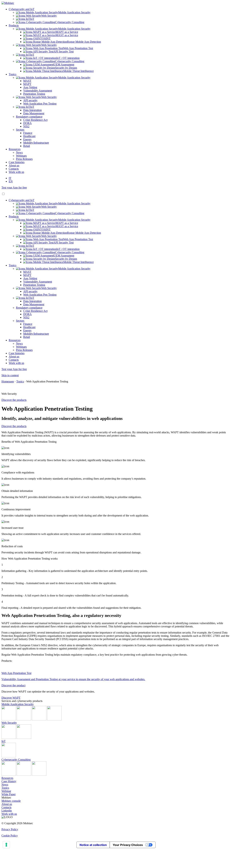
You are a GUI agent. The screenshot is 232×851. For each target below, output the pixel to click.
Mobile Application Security (17, 704)
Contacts (14, 168)
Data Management (33, 113)
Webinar (6, 791)
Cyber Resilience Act (35, 119)
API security (30, 100)
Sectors (20, 129)
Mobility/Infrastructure (36, 142)
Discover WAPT (10, 697)
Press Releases (24, 158)
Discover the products (13, 399)
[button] (3, 194)
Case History (8, 781)
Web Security (9, 722)
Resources (14, 149)
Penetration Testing (34, 93)
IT (10, 178)
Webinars (21, 155)
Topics (12, 74)
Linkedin (6, 810)
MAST (27, 80)
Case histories (16, 162)
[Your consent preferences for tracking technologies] (6, 844)
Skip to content (10, 375)
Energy (27, 139)
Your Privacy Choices (128, 845)
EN (11, 181)
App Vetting (30, 87)
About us (14, 165)
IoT (3, 741)
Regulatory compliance (29, 116)
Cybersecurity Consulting (16, 759)
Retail (26, 145)
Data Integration (32, 110)
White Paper (8, 794)
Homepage (7, 381)
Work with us (16, 171)
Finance (27, 132)
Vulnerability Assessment (37, 90)
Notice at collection (93, 845)
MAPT (27, 84)
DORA (27, 123)
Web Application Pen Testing (40, 103)
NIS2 (26, 126)
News (19, 152)
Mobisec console (11, 800)
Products (14, 25)
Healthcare (29, 136)
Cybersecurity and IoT (21, 9)
